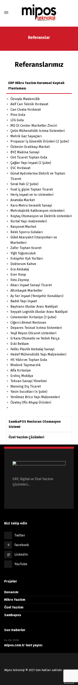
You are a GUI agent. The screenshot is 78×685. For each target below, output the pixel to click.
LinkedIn (21, 554)
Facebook (21, 545)
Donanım (11, 592)
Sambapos (12, 615)
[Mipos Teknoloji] (39, 12)
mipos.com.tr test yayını (23, 645)
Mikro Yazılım (14, 600)
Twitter (19, 535)
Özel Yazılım (13, 607)
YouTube (20, 564)
